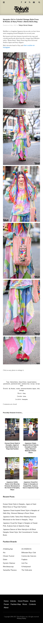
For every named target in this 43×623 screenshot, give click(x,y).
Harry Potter (22, 382)
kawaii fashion (31, 382)
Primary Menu (8, 598)
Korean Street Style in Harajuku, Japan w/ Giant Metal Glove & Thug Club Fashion (12, 446)
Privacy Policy (21, 618)
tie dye (32, 384)
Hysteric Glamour (9, 563)
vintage (21, 390)
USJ (38, 388)
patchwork (6, 384)
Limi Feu (24, 563)
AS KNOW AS (26, 549)
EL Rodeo (12, 388)
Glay (24, 393)
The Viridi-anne (27, 570)
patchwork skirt (16, 384)
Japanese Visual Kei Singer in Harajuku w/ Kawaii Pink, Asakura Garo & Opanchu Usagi (30, 485)
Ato (4, 552)
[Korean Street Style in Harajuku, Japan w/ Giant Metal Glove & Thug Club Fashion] (12, 429)
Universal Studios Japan (28, 388)
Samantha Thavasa (9, 570)
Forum (6, 604)
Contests (32, 604)
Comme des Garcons (29, 556)
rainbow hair (26, 384)
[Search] (39, 2)
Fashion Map (16, 604)
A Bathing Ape (8, 549)
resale (18, 388)
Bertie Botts (14, 382)
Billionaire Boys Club (29, 552)
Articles (13, 601)
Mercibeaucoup (8, 566)
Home (6, 601)
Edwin (5, 559)
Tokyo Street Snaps (25, 25)
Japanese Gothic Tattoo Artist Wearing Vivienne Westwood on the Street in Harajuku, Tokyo (12, 485)
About (6, 607)
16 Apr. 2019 (12, 25)
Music (24, 604)
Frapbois (24, 559)
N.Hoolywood (26, 566)
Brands (33, 601)
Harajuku (25, 399)
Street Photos (23, 601)
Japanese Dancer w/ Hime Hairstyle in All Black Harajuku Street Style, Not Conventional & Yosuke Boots (20, 532)
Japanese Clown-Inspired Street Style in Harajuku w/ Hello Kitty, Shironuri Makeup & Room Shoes (30, 447)
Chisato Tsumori (8, 556)
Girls (24, 396)
